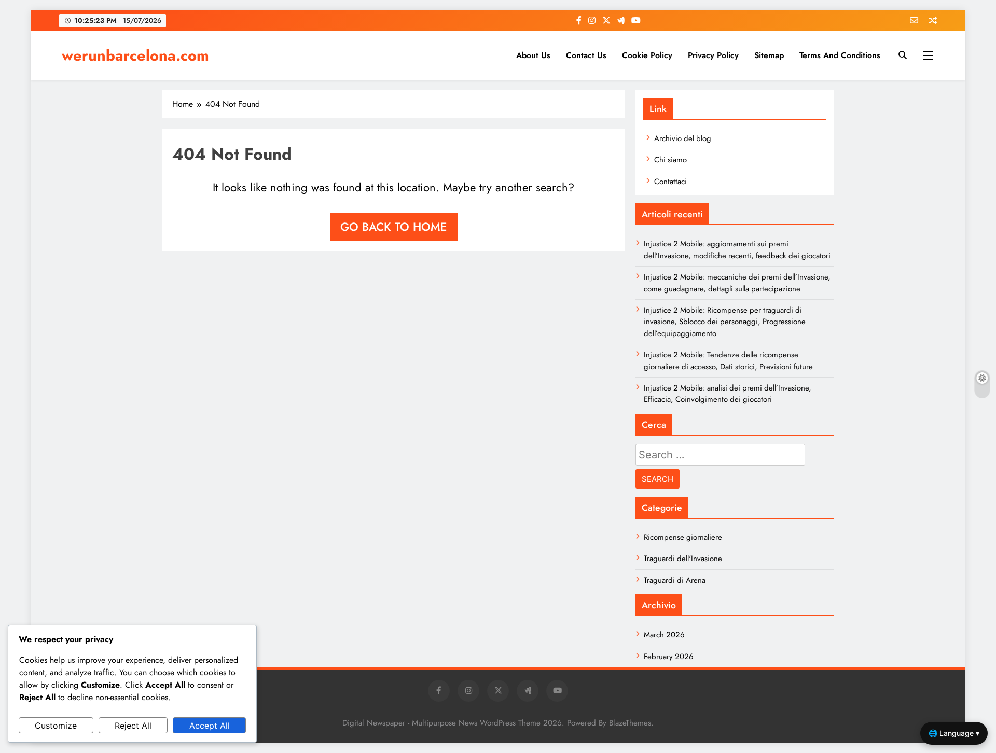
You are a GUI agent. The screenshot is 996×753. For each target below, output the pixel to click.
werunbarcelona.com (135, 55)
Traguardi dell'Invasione (683, 558)
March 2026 (664, 634)
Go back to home (393, 226)
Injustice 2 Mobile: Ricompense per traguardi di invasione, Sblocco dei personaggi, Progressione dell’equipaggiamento (725, 321)
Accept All (209, 725)
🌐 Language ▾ (954, 733)
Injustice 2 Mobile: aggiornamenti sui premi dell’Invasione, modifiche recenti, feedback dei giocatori (737, 249)
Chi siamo (670, 159)
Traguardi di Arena (675, 580)
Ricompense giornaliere (683, 537)
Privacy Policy (713, 55)
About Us (533, 55)
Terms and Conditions (839, 55)
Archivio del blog (682, 138)
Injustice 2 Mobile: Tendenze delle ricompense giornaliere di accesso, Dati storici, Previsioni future (728, 360)
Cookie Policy (647, 55)
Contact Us (586, 55)
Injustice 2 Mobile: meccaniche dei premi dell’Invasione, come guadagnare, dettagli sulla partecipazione (737, 282)
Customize (56, 725)
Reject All (133, 725)
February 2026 (669, 656)
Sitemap (769, 55)
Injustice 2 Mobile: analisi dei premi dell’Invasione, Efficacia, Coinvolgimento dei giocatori (727, 393)
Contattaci (670, 181)
